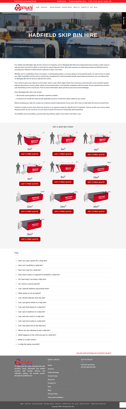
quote (63, 107)
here (59, 109)
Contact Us (85, 7)
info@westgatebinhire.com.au (78, 1)
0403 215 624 (62, 1)
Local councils (97, 83)
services (47, 107)
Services (44, 7)
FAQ (91, 7)
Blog (95, 7)
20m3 (35, 67)
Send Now (91, 364)
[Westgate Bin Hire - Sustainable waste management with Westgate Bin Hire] (24, 7)
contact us (39, 103)
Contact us (18, 107)
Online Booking (55, 7)
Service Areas (67, 7)
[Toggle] (16, 261)
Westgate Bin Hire (69, 65)
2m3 (29, 67)
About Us (76, 7)
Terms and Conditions (55, 397)
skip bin (40, 78)
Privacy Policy (53, 394)
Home (37, 7)
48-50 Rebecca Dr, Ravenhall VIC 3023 (26, 1)
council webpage (83, 87)
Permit (60, 99)
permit (89, 83)
